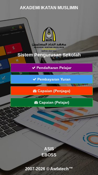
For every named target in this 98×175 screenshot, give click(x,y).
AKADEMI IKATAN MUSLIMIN (49, 8)
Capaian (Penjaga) (53, 91)
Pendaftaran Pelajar (53, 68)
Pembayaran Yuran (53, 79)
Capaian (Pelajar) (53, 102)
